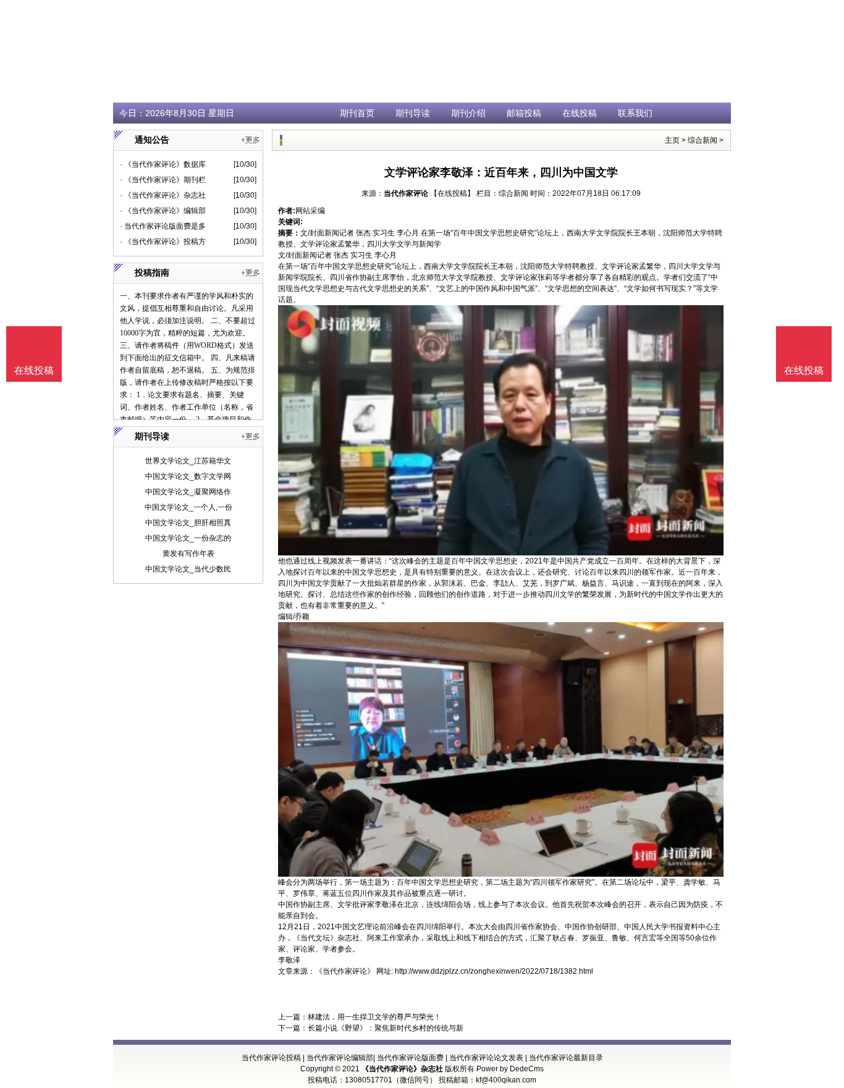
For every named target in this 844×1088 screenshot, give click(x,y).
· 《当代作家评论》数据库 (163, 164)
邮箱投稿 (524, 113)
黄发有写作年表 (188, 553)
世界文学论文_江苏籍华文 (188, 461)
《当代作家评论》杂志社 (402, 1069)
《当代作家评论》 (344, 971)
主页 (672, 140)
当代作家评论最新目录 (566, 1057)
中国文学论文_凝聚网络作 (188, 491)
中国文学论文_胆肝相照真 (188, 522)
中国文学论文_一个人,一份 (188, 507)
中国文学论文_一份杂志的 (188, 538)
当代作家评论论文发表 (486, 1057)
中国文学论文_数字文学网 (188, 476)
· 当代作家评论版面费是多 (163, 226)
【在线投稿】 (452, 193)
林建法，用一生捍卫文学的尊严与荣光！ (374, 1017)
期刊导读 (412, 113)
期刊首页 (357, 113)
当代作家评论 (406, 193)
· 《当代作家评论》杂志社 (163, 195)
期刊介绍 (468, 113)
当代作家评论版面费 (410, 1057)
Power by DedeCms (510, 1069)
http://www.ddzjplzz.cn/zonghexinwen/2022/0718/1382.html (494, 971)
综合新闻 (702, 140)
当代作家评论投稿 (271, 1057)
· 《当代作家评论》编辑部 (163, 210)
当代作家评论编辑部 (339, 1057)
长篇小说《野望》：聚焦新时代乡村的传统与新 (385, 1028)
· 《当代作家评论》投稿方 (163, 241)
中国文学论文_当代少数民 (188, 569)
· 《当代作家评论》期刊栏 (163, 179)
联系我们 (635, 113)
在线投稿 (579, 113)
